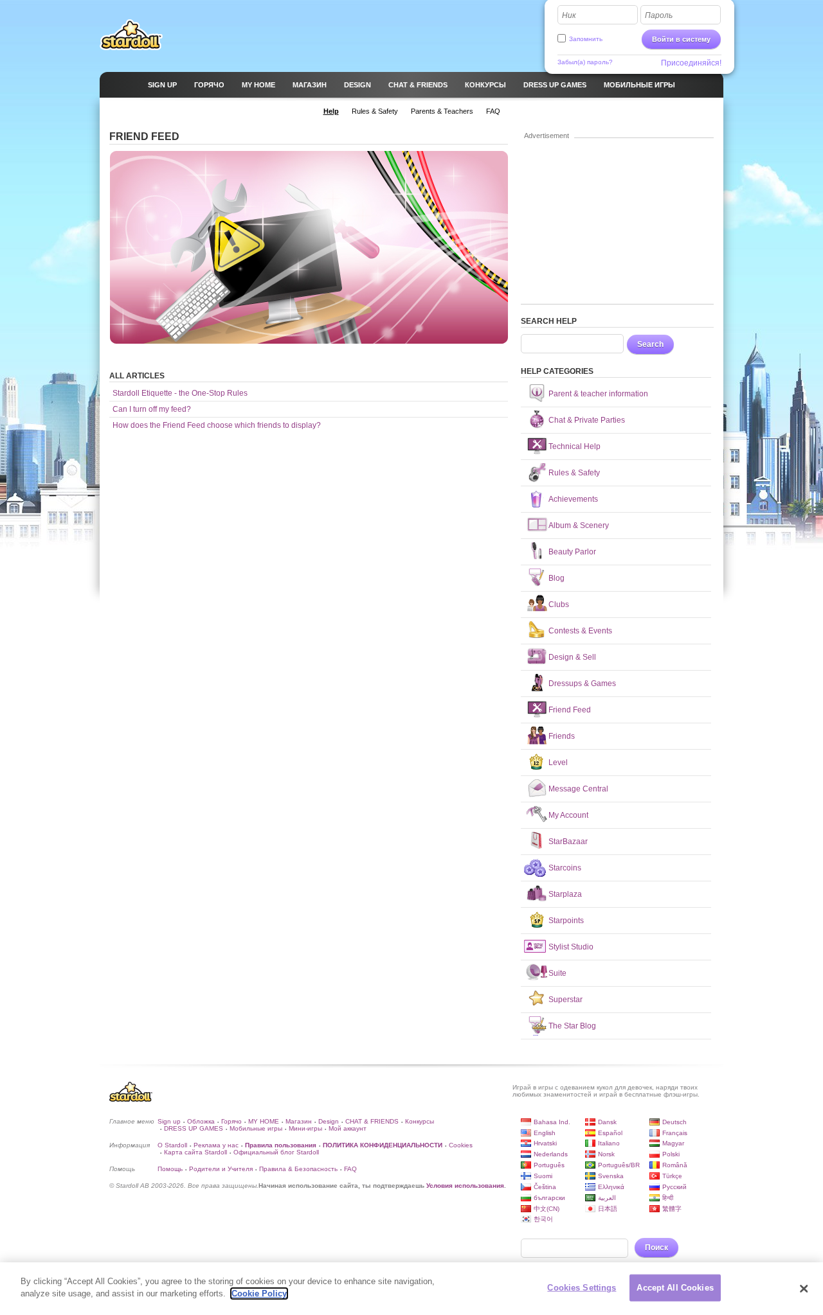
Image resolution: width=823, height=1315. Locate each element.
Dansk (607, 1121)
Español (610, 1132)
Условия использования (465, 1185)
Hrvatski (545, 1143)
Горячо (231, 1121)
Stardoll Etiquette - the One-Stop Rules (180, 393)
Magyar (673, 1143)
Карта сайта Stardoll (195, 1152)
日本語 (607, 1208)
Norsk (606, 1154)
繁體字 (672, 1208)
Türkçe (672, 1175)
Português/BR (619, 1165)
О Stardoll (172, 1145)
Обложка (201, 1121)
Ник (569, 15)
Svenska (611, 1175)
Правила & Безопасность (298, 1168)
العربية (607, 1197)
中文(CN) (546, 1208)
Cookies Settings (581, 1288)
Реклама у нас (216, 1145)
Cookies (461, 1145)
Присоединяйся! (691, 62)
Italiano (609, 1143)
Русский (674, 1186)
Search (650, 344)
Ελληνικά (611, 1186)
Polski (671, 1154)
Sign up (169, 1121)
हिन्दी (667, 1197)
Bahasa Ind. (552, 1121)
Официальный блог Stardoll (276, 1152)
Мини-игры (305, 1128)
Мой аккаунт (347, 1128)
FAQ (350, 1168)
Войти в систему (681, 39)
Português (549, 1165)
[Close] (804, 1288)
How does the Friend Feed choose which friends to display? (217, 425)
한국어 (543, 1218)
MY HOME (263, 1121)
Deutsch (674, 1121)
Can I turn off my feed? (152, 409)
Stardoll (131, 34)
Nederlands (551, 1154)
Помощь (170, 1168)
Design (328, 1121)
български (549, 1197)
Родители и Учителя (221, 1168)
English (545, 1132)
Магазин (298, 1121)
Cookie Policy (259, 1293)
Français (674, 1132)
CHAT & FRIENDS (372, 1121)
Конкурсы (419, 1121)
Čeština (545, 1186)
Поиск (656, 1247)
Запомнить (585, 38)
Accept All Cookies (675, 1288)
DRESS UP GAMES (193, 1128)
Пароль (659, 15)
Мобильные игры (256, 1128)
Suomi (543, 1175)
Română (674, 1165)
